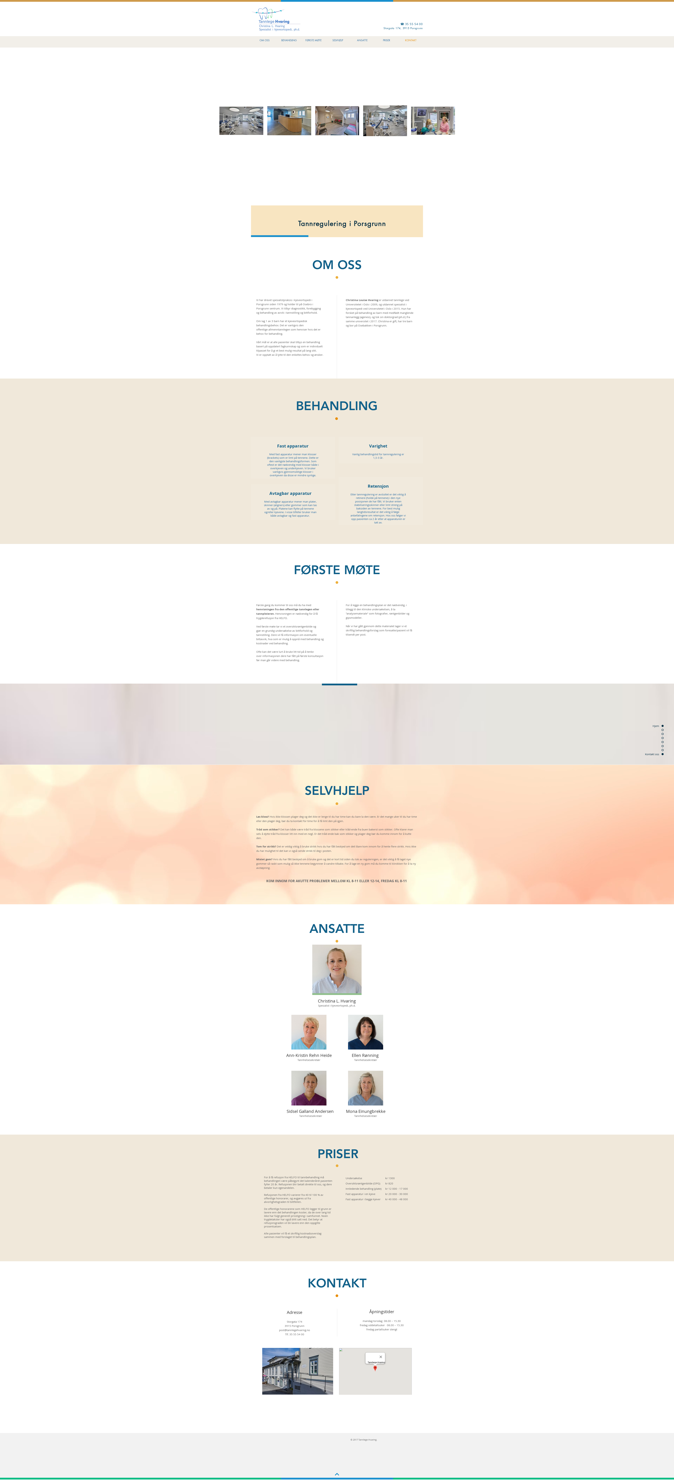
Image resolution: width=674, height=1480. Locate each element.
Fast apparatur (293, 446)
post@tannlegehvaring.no (294, 1330)
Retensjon (378, 486)
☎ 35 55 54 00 (411, 24)
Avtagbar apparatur (290, 493)
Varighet (378, 446)
